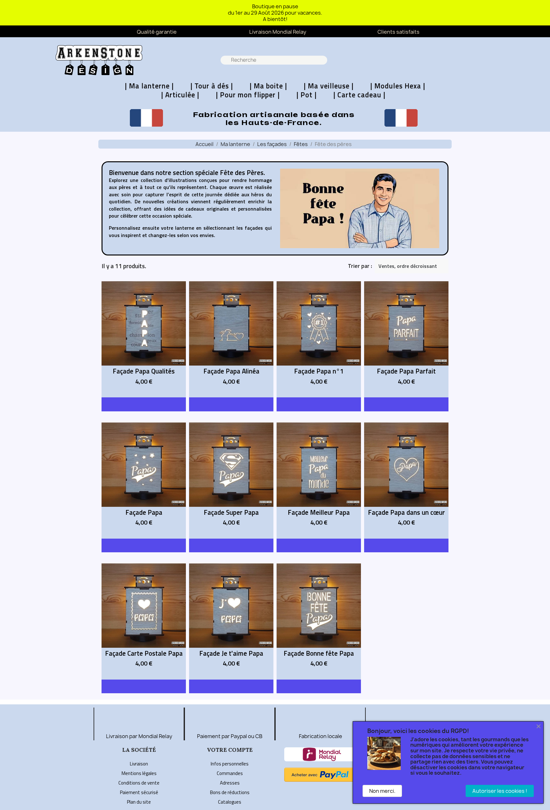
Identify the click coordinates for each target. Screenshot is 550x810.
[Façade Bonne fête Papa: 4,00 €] (319, 621)
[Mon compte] (509, 60)
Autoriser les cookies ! (499, 790)
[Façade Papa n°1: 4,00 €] (319, 339)
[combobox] (274, 60)
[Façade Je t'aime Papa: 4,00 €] (231, 621)
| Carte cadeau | (359, 94)
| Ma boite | (268, 85)
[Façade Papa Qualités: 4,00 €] (144, 339)
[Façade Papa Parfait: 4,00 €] (406, 339)
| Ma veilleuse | (329, 85)
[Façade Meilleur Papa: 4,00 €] (319, 480)
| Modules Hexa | (397, 85)
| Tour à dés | (211, 85)
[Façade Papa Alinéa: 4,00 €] (231, 339)
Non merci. (382, 790)
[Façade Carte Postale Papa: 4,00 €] (144, 621)
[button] (491, 60)
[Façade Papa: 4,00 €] (144, 480)
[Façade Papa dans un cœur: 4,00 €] (406, 480)
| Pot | (306, 94)
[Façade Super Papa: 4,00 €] (231, 480)
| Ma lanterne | (149, 85)
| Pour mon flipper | (248, 94)
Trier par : (360, 266)
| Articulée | (180, 94)
